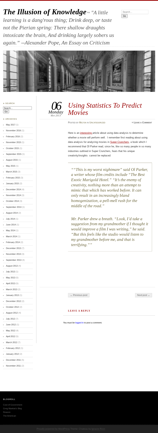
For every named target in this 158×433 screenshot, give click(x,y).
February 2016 (13, 136)
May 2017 (10, 125)
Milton (82, 122)
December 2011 (13, 360)
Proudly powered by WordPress (53, 429)
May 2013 (10, 277)
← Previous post (78, 295)
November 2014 (13, 195)
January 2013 (12, 295)
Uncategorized (97, 122)
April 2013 (10, 283)
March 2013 (11, 289)
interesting (86, 132)
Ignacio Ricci (98, 429)
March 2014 (11, 236)
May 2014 (10, 230)
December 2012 (13, 301)
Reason (6, 412)
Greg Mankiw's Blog (12, 408)
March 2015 (11, 171)
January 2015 (12, 183)
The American (9, 416)
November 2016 (13, 130)
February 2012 (13, 348)
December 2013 (13, 248)
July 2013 (10, 271)
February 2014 (13, 242)
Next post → (143, 295)
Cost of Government (12, 405)
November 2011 (13, 366)
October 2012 (12, 307)
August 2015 (12, 160)
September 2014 (13, 207)
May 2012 (10, 330)
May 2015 (10, 166)
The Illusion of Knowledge (44, 12)
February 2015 (13, 177)
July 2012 (10, 319)
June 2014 (11, 224)
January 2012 (12, 354)
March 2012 (11, 342)
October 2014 (12, 201)
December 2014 (13, 189)
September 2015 (13, 154)
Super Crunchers (119, 142)
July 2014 (10, 219)
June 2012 (11, 324)
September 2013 (13, 260)
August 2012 (12, 313)
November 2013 (13, 254)
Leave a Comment (143, 122)
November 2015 (13, 142)
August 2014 (12, 213)
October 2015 (12, 148)
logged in (79, 322)
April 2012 (10, 336)
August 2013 (12, 266)
